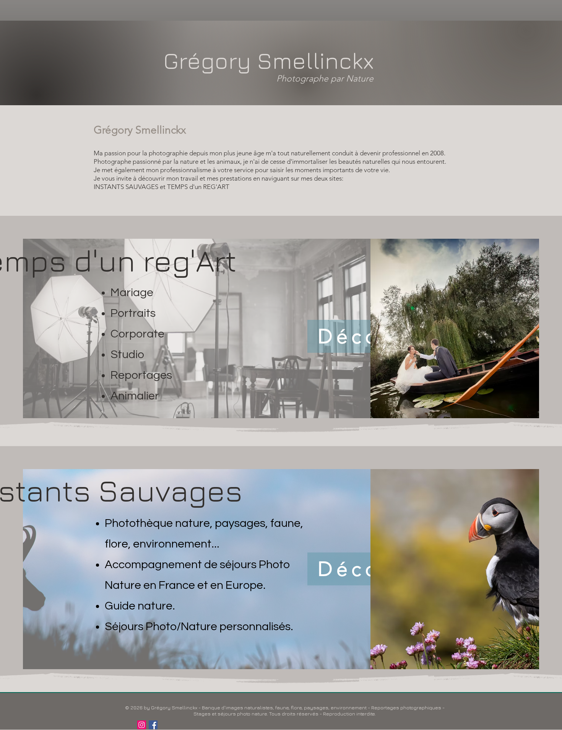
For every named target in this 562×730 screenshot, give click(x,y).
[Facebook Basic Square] (153, 724)
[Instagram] (141, 724)
